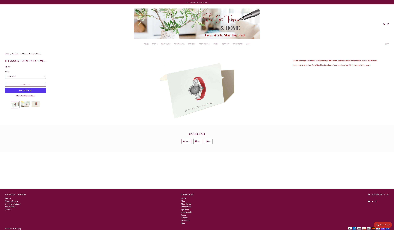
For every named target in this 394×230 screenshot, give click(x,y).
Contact (8, 209)
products (15, 54)
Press (183, 215)
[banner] (197, 24)
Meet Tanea (186, 204)
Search (8, 198)
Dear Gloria (185, 220)
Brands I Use (186, 207)
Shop (183, 201)
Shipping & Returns (12, 204)
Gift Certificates (11, 201)
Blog (183, 223)
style (7, 72)
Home (7, 54)
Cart (387, 44)
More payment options (25, 96)
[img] (384, 24)
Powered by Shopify (13, 228)
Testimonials (10, 207)
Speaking (185, 209)
